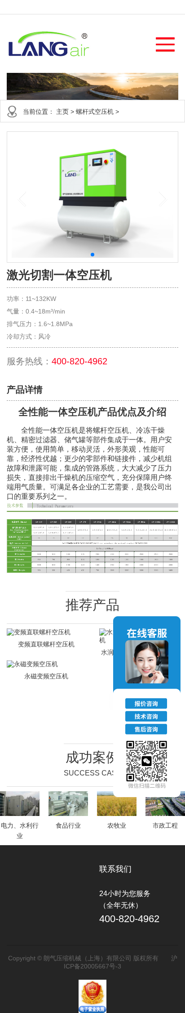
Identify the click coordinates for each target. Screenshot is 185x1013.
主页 (62, 111)
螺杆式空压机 (95, 111)
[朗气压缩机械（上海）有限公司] (49, 43)
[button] (161, 42)
